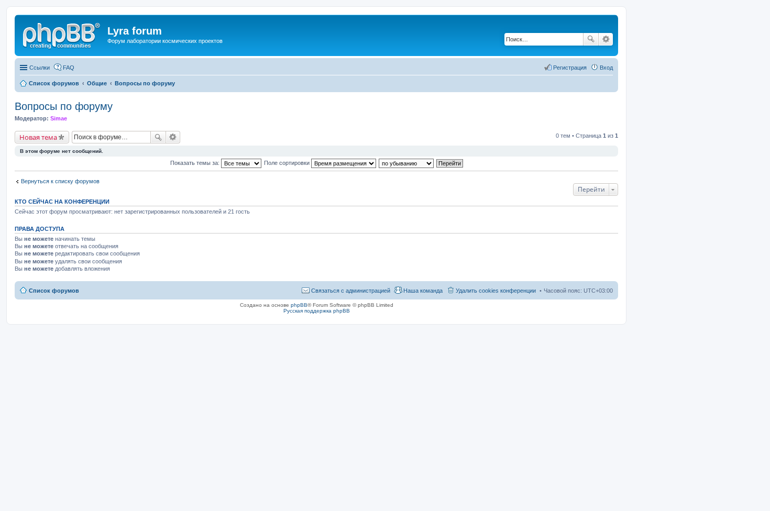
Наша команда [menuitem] (423, 290)
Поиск (591, 39)
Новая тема (38, 137)
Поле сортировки (287, 163)
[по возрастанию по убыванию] (407, 163)
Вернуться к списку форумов (60, 181)
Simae (58, 118)
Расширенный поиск (606, 39)
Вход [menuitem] (606, 67)
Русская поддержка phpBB (316, 311)
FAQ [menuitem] (68, 67)
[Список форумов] (62, 34)
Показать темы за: (195, 163)
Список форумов (54, 290)
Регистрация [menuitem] (570, 67)
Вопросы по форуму (64, 106)
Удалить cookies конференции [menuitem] (496, 290)
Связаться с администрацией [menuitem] (350, 290)
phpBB (299, 305)
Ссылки (39, 67)
